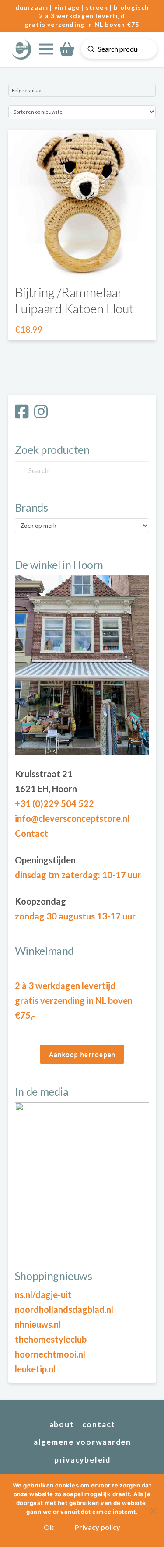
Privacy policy (97, 1527)
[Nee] (153, 1510)
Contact (31, 833)
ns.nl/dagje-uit (43, 1294)
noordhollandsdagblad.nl (64, 1309)
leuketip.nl (35, 1369)
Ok (49, 1527)
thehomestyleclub (51, 1339)
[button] (46, 49)
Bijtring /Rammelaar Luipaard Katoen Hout (74, 300)
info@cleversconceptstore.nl (72, 818)
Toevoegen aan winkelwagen (82, 262)
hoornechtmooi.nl (50, 1354)
